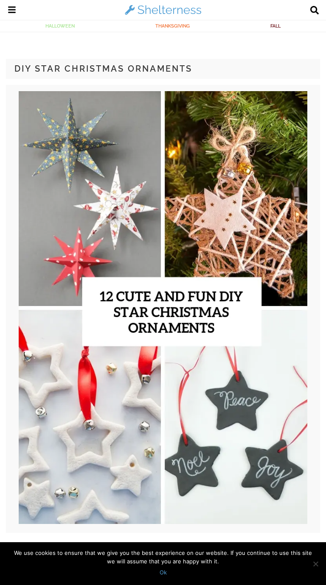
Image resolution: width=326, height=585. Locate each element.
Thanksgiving (172, 26)
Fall (275, 26)
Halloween (60, 26)
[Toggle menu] (12, 11)
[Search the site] (314, 11)
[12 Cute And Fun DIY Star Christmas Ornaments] (163, 521)
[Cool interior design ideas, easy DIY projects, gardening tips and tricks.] (163, 14)
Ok (163, 572)
